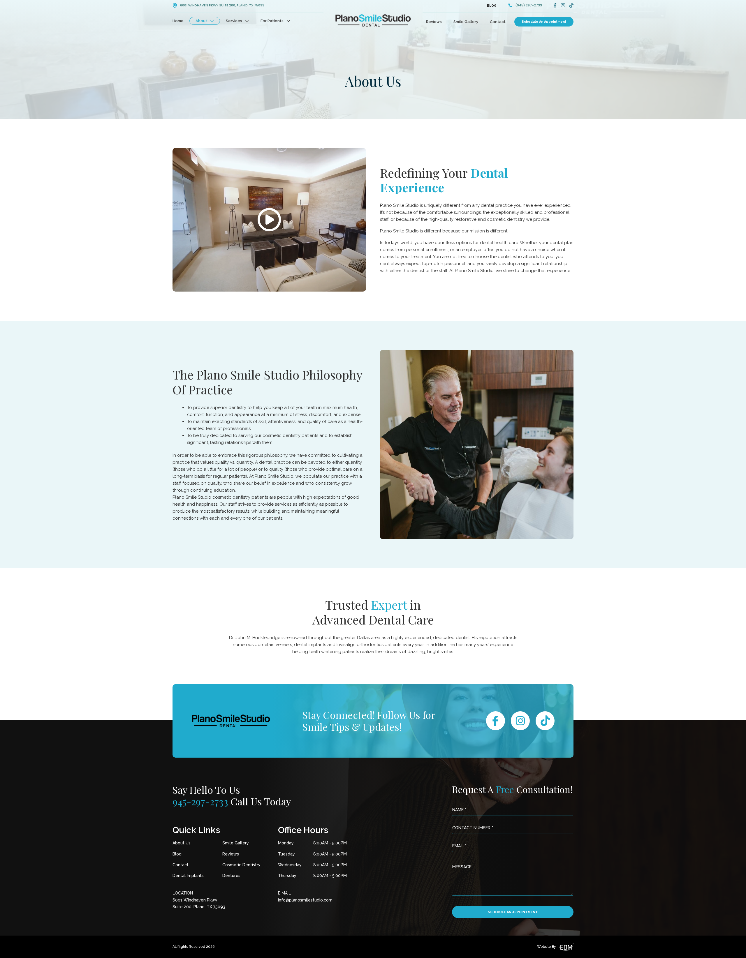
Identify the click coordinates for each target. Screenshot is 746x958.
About (201, 21)
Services (234, 21)
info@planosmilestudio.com (305, 900)
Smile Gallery (465, 22)
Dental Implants (188, 875)
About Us (182, 843)
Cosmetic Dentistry (241, 864)
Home (178, 21)
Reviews (434, 22)
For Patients (272, 21)
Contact (498, 22)
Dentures (231, 875)
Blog (492, 6)
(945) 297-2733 (528, 5)
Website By (546, 947)
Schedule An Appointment (544, 22)
